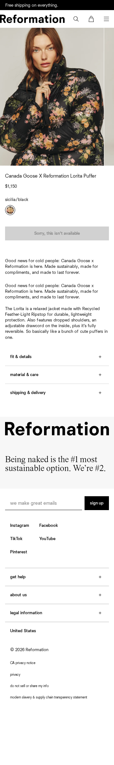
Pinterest (18, 552)
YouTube (47, 539)
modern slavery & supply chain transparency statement (48, 697)
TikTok (16, 539)
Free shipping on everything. (31, 5)
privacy (15, 674)
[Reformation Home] (32, 19)
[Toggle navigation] (106, 19)
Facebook (48, 525)
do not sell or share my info (29, 686)
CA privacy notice (22, 663)
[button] (76, 19)
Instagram (19, 525)
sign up (97, 503)
